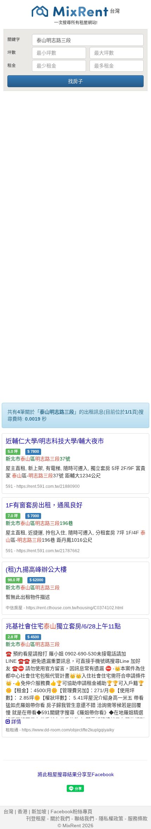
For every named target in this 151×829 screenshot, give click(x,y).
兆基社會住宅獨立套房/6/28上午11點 (63, 626)
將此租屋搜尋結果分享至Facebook (76, 774)
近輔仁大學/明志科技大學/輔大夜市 (55, 441)
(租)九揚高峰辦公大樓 (36, 569)
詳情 (15, 721)
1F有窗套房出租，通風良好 (44, 505)
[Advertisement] (75, 171)
